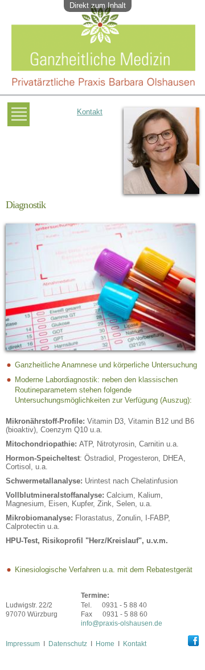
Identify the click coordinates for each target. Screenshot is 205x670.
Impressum (23, 643)
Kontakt (89, 111)
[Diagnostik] (100, 354)
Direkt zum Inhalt (97, 5)
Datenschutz (67, 643)
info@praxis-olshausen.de (121, 623)
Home (105, 643)
